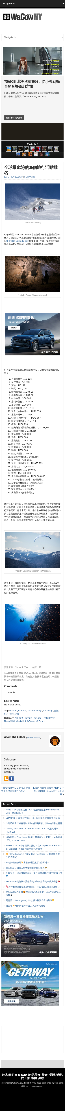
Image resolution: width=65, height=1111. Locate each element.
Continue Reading (14, 117)
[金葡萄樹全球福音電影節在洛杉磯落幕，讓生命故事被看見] (20, 149)
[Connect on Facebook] (11, 778)
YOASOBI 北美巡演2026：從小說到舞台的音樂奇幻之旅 (32, 84)
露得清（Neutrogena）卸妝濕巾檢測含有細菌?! (29, 900)
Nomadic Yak (21, 667)
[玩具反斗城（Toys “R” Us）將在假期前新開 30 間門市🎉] (47, 154)
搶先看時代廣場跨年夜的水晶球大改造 (25, 905)
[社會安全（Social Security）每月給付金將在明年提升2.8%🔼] (56, 149)
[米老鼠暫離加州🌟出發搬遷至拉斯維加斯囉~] (44, 149)
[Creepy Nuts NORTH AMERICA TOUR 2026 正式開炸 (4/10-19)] (26, 149)
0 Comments (29, 177)
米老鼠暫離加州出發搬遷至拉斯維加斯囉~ (27, 862)
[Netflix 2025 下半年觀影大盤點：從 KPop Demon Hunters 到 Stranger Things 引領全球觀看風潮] (38, 149)
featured (22, 710)
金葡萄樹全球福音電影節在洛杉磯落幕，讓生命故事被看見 (34, 823)
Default (28, 718)
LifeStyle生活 (49, 718)
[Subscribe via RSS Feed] (6, 778)
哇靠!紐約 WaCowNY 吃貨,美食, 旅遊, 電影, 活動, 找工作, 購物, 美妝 (32, 1076)
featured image (34, 710)
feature (13, 710)
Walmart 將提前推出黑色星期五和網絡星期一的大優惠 (32, 881)
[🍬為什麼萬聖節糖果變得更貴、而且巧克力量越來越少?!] (23, 154)
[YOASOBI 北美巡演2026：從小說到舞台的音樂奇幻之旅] (14, 149)
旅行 (12, 714)
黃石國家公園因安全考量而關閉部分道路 (25, 868)
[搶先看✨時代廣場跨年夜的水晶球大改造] (41, 154)
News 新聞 (9, 721)
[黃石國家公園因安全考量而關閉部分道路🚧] (50, 149)
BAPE (6, 177)
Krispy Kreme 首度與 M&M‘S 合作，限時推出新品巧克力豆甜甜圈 (48, 791)
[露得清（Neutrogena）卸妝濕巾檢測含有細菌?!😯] (35, 154)
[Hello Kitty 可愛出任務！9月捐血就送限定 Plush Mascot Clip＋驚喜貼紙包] (8, 149)
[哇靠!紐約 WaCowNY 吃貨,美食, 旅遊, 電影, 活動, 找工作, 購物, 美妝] (22, 20)
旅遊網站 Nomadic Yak (17, 241)
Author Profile (33, 737)
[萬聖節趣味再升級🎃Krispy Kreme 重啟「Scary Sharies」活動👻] (29, 154)
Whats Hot (21, 721)
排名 (6, 714)
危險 (56, 710)
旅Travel (31, 721)
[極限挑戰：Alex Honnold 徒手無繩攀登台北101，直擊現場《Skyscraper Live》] (32, 149)
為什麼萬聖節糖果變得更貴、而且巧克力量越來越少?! (34, 886)
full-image (48, 710)
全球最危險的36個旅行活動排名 (31, 169)
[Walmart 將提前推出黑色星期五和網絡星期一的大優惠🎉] (17, 154)
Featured (37, 718)
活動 (17, 714)
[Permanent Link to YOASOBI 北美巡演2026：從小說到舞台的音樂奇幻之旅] (32, 61)
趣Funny (40, 721)
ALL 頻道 (19, 718)
